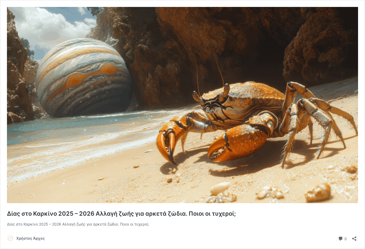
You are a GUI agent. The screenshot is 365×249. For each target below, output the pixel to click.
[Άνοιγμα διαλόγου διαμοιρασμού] (354, 237)
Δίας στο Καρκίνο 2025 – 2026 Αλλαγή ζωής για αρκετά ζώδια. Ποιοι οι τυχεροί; (121, 213)
